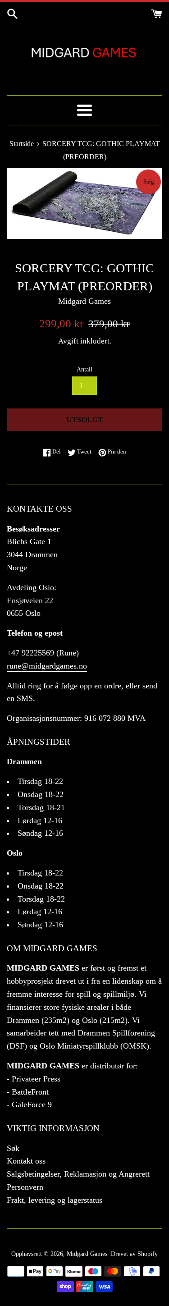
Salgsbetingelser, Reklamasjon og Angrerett (78, 1173)
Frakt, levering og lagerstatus (54, 1200)
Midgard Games (87, 1253)
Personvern (25, 1186)
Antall (84, 369)
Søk (13, 1148)
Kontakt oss (26, 1160)
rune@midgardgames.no (47, 665)
